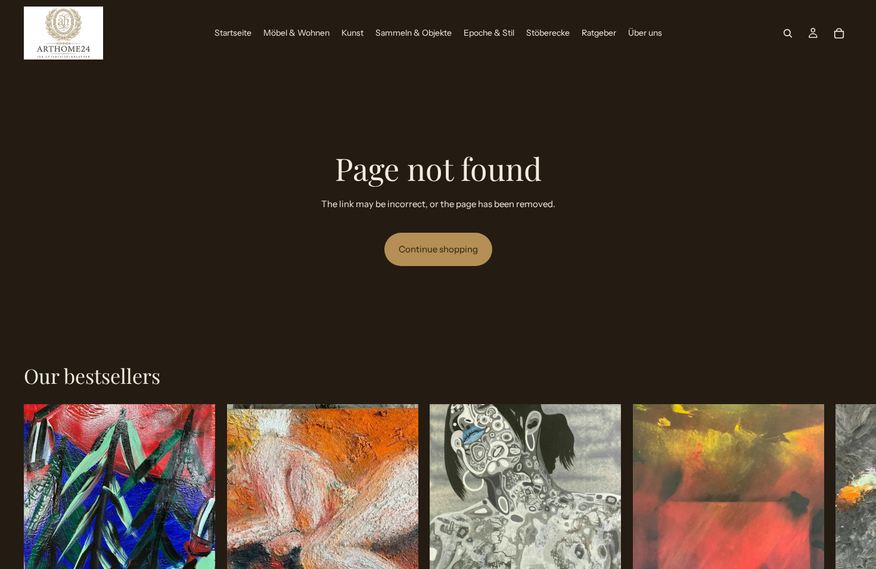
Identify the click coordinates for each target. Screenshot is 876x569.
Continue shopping (438, 249)
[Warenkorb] (839, 33)
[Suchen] (788, 33)
